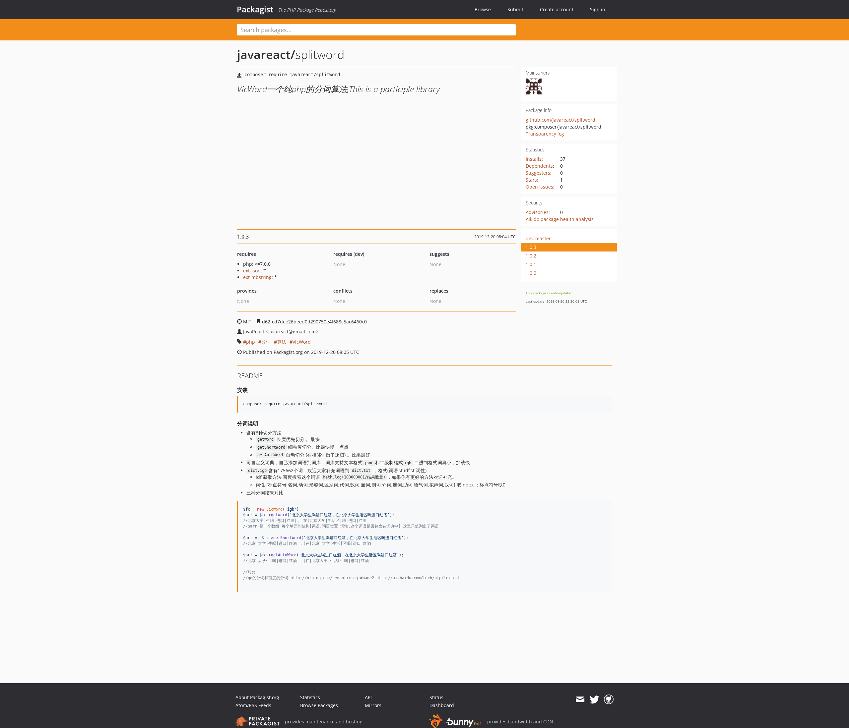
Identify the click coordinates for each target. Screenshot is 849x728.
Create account (556, 9)
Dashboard (441, 705)
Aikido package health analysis (560, 219)
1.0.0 (531, 273)
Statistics (310, 697)
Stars (531, 180)
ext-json (252, 270)
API (368, 697)
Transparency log (545, 134)
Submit (515, 9)
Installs (534, 159)
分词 (266, 342)
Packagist (255, 9)
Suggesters (538, 173)
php (250, 342)
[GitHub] (609, 699)
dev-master (538, 238)
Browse (483, 9)
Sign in (597, 9)
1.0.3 (531, 247)
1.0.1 (531, 264)
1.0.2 (531, 255)
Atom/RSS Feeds (253, 705)
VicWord (302, 342)
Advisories (537, 212)
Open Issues (539, 187)
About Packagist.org (257, 697)
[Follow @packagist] (594, 699)
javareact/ (266, 54)
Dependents (539, 166)
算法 (281, 342)
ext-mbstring (257, 277)
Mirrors (373, 705)
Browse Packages (319, 705)
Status (436, 697)
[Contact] (580, 699)
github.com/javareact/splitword (560, 120)
